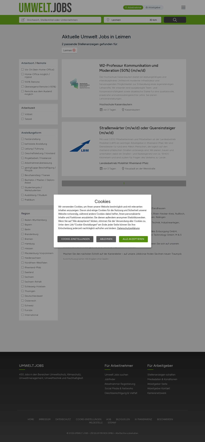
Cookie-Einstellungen (75, 239)
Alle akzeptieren (133, 239)
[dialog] (102, 221)
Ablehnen (106, 239)
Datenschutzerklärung (128, 228)
